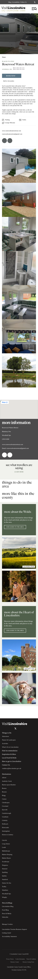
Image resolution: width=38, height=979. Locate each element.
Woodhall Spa (7, 69)
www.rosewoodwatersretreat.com (11, 131)
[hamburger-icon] (34, 8)
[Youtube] (11, 728)
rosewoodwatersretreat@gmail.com (12, 134)
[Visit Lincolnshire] (15, 9)
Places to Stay (9, 16)
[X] (34, 2)
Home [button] (3, 16)
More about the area (18, 68)
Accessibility (15, 2)
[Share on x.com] (15, 56)
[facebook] (4, 140)
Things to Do (6, 733)
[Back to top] (32, 712)
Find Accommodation (9, 751)
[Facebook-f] (29, 2)
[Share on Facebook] (9, 56)
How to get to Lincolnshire (11, 761)
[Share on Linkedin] (12, 56)
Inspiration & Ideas (9, 754)
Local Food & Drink (9, 758)
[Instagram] (32, 2)
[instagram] (9, 140)
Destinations (6, 774)
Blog (9, 2)
